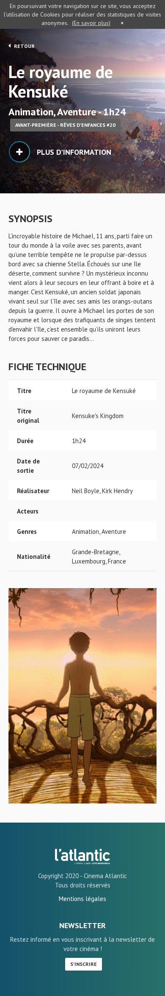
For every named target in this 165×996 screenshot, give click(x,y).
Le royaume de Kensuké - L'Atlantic (82, 856)
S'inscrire (83, 964)
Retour (24, 46)
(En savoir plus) (91, 23)
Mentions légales (82, 899)
